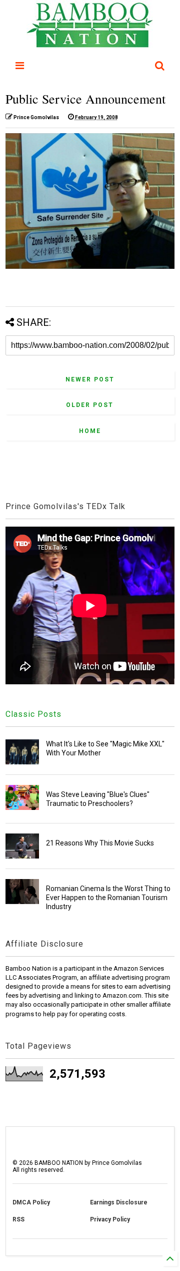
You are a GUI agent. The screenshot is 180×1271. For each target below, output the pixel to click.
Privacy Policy (110, 1219)
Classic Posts (34, 714)
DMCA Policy (31, 1202)
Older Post (90, 404)
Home (90, 431)
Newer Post (90, 379)
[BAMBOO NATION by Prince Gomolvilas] (89, 43)
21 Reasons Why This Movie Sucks (100, 843)
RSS (18, 1219)
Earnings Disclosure (119, 1202)
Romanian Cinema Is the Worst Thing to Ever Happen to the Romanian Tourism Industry (108, 898)
